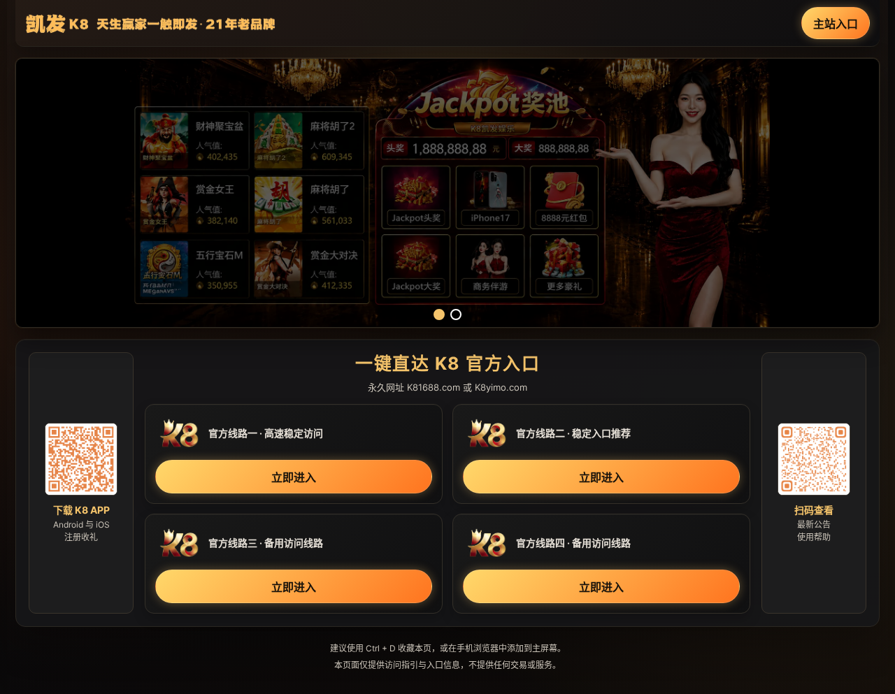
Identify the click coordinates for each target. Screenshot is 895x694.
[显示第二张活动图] (455, 314)
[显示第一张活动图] (439, 314)
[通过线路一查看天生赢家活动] (447, 193)
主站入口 (835, 24)
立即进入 (293, 477)
